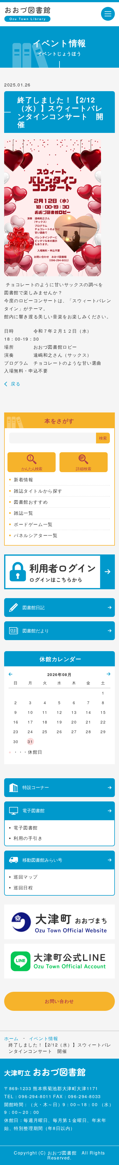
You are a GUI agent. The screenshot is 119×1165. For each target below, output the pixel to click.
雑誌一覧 (23, 513)
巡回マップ (26, 877)
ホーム (11, 1038)
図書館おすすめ (31, 502)
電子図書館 (26, 827)
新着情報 (23, 480)
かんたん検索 (31, 468)
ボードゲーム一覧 (33, 524)
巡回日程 (23, 887)
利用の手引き (28, 838)
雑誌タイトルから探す (38, 491)
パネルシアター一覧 (36, 535)
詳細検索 (83, 468)
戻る (15, 384)
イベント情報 (43, 1038)
